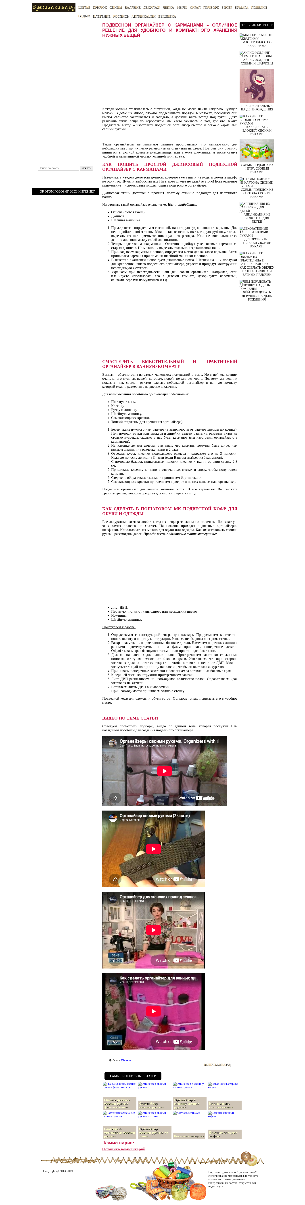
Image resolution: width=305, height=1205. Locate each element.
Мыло (182, 7)
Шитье (84, 7)
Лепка (168, 7)
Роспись (121, 16)
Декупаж (151, 7)
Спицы (115, 7)
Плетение (101, 16)
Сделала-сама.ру (54, 7)
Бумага (241, 7)
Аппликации (143, 16)
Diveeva (126, 1060)
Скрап (195, 7)
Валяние (132, 7)
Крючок (100, 7)
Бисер (226, 7)
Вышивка (167, 16)
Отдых (84, 16)
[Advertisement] (65, 89)
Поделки (259, 7)
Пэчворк (211, 7)
